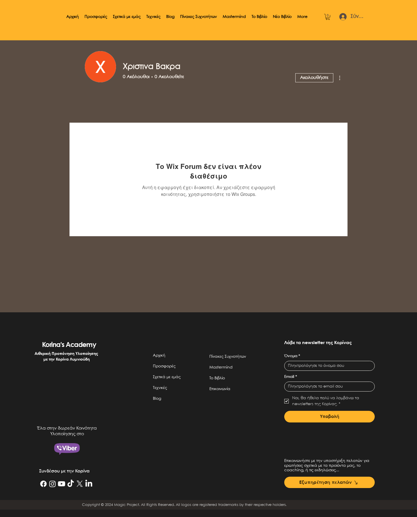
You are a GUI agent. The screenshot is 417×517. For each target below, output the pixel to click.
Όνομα (292, 356)
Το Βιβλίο (217, 378)
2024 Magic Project (122, 505)
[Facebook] (43, 484)
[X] (79, 484)
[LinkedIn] (89, 484)
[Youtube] (61, 484)
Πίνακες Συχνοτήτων (227, 357)
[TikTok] (70, 484)
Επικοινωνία (219, 389)
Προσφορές (164, 366)
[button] (96, 17)
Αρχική (159, 355)
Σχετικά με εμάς (167, 377)
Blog (157, 399)
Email (290, 377)
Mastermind (221, 367)
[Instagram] (52, 484)
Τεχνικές (160, 388)
